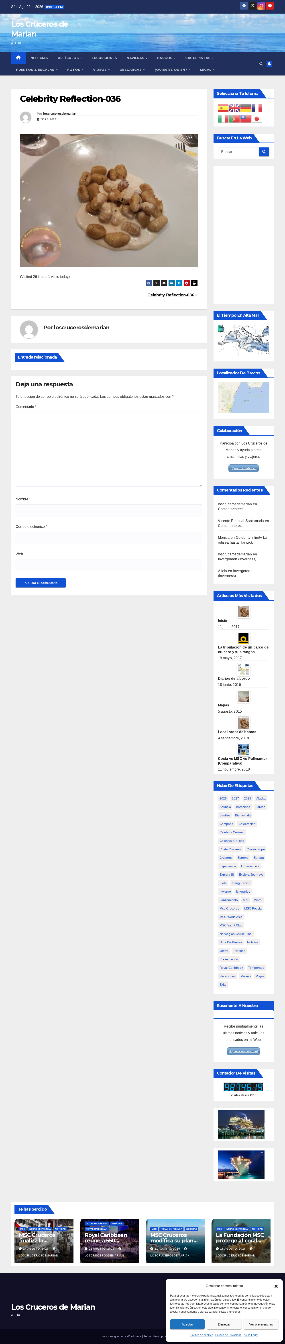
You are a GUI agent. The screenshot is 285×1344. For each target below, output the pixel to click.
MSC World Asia (231, 917)
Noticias (39, 58)
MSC (22, 1229)
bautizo (225, 815)
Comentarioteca (231, 509)
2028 (247, 798)
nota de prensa (231, 942)
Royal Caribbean (96, 1229)
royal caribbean (231, 967)
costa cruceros (231, 849)
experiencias (250, 866)
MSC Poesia (253, 908)
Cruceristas (198, 58)
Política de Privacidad (228, 1335)
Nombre (23, 499)
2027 (235, 798)
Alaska (261, 798)
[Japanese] (257, 118)
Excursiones (104, 58)
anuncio (225, 807)
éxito (223, 984)
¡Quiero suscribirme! (243, 1051)
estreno (243, 857)
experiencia (228, 866)
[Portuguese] (234, 118)
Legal (206, 70)
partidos (239, 950)
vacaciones (228, 976)
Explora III (227, 874)
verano (246, 976)
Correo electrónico (31, 526)
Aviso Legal (251, 1335)
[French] (257, 108)
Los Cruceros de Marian (53, 1307)
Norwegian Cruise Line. (236, 934)
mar (245, 900)
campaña (226, 824)
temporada (256, 967)
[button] (276, 1286)
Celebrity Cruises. (232, 832)
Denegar (224, 1324)
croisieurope (256, 849)
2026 (223, 798)
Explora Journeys (251, 874)
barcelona (243, 807)
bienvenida (243, 815)
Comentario (26, 407)
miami (258, 900)
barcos (260, 807)
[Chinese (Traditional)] (245, 118)
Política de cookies (201, 1335)
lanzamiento (229, 900)
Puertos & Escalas (35, 70)
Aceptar (187, 1324)
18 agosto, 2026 (233, 1248)
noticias (252, 942)
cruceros (226, 857)
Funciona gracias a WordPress (122, 1336)
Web (19, 554)
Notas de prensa (40, 1229)
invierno (225, 891)
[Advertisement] (243, 235)
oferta (224, 950)
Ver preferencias (261, 1324)
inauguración (241, 883)
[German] (245, 108)
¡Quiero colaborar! (243, 468)
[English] (234, 108)
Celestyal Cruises (232, 840)
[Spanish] (223, 108)
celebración (246, 824)
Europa (259, 857)
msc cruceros (229, 908)
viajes (260, 976)
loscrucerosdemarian (59, 114)
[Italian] (223, 118)
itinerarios (243, 891)
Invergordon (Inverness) (237, 559)
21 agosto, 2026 (102, 1248)
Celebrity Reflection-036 (171, 295)
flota (223, 883)
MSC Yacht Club (231, 925)
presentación (229, 959)
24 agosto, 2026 (36, 1248)
